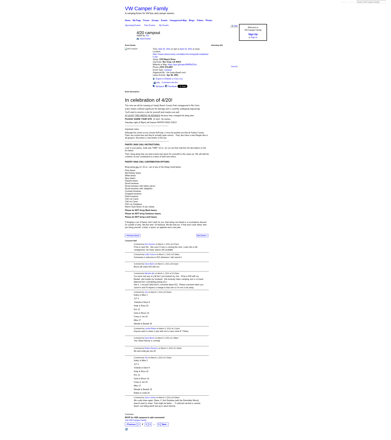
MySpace (160, 86)
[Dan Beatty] (224, 54)
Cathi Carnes (150, 254)
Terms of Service (260, 436)
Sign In (352, 2)
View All (234, 67)
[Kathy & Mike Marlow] (216, 54)
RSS (126, 429)
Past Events (149, 25)
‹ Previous (131, 424)
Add (235, 26)
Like (158, 82)
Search (388, 2)
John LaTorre (150, 397)
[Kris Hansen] (224, 62)
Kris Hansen (150, 244)
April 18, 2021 (186, 49)
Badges (232, 436)
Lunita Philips (150, 328)
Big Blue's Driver (148, 436)
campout (168, 70)
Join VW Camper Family (135, 420)
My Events (164, 25)
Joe (147, 35)
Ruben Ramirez (151, 348)
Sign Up (344, 2)
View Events (145, 39)
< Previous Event (132, 235)
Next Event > (202, 235)
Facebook (172, 86)
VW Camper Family (146, 8)
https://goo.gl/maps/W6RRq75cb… (183, 64)
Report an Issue (244, 436)
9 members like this (170, 82)
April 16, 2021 (164, 49)
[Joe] (130, 39)
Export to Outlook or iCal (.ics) (169, 79)
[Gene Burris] (232, 54)
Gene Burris (150, 264)
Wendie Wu (149, 273)
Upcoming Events (133, 25)
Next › (164, 424)
